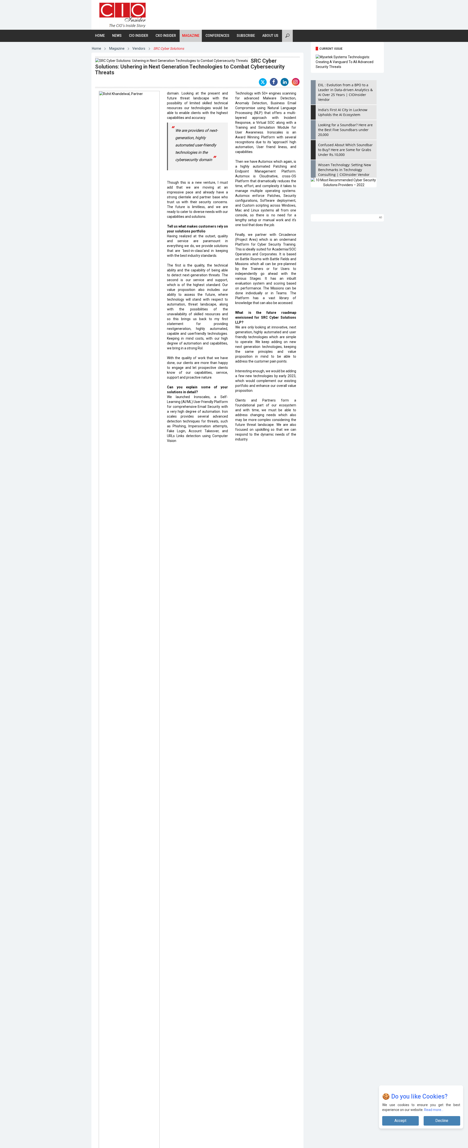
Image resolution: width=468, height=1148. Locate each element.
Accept (400, 1120)
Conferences (217, 36)
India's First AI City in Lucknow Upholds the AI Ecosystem (342, 112)
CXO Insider (166, 36)
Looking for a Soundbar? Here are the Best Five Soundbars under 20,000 (345, 130)
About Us (270, 36)
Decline (441, 1120)
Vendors (138, 48)
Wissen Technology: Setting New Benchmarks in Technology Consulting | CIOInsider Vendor (344, 170)
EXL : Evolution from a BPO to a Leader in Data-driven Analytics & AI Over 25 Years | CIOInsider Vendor (345, 92)
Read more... (433, 1110)
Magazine (190, 36)
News (117, 36)
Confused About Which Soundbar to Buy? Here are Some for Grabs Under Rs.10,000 (345, 150)
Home (100, 36)
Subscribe (246, 36)
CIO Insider (138, 36)
